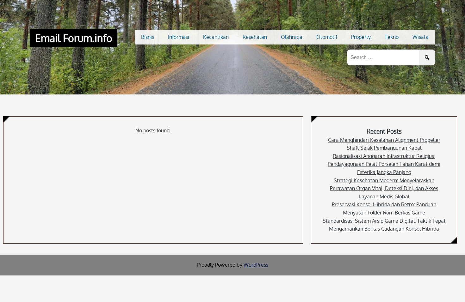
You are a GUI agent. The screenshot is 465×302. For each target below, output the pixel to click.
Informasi (178, 37)
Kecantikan (216, 37)
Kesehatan (255, 37)
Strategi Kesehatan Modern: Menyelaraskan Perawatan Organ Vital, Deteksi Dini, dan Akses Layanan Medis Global (384, 188)
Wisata (420, 37)
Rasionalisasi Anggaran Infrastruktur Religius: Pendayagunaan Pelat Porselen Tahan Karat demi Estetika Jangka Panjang (384, 164)
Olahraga (291, 37)
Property (361, 37)
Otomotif (326, 37)
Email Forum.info (73, 38)
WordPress (256, 265)
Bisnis (147, 37)
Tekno (392, 37)
